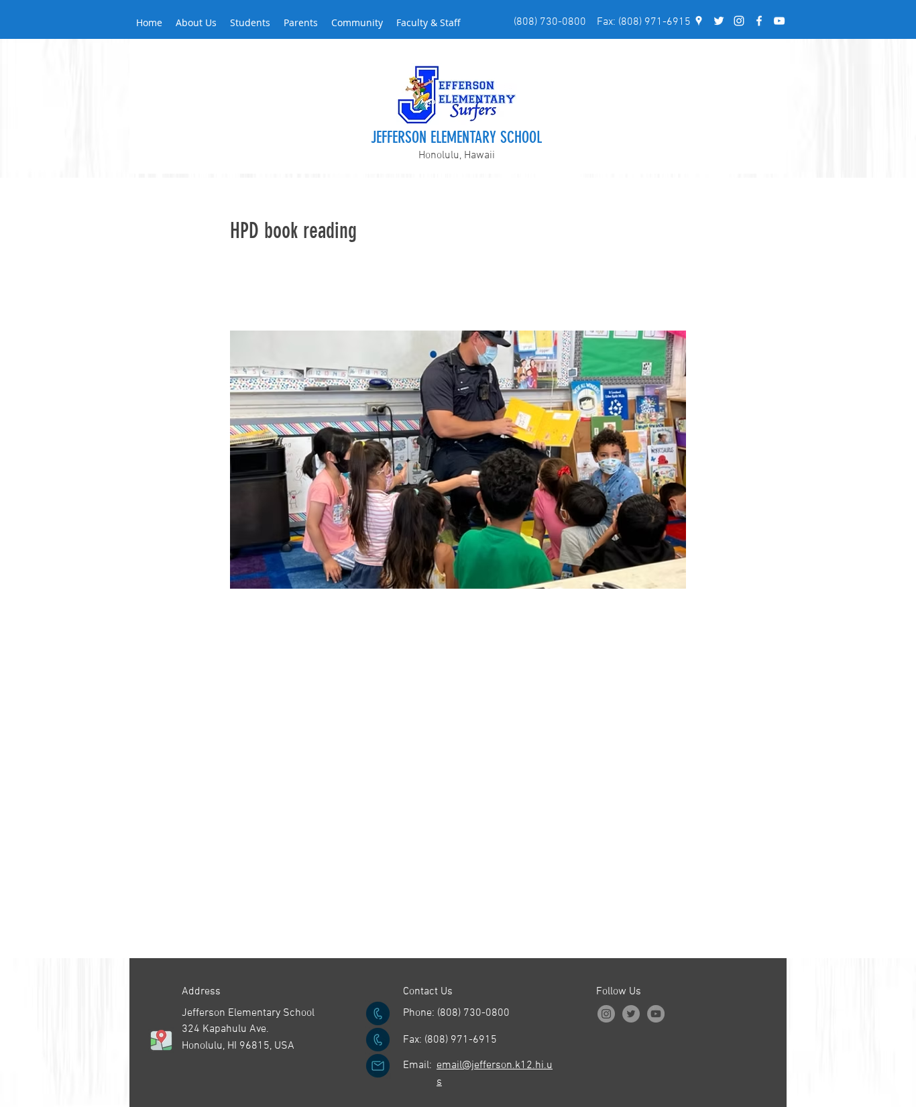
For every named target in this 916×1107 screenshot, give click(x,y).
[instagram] (739, 20)
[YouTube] (779, 20)
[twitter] (719, 20)
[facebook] (759, 20)
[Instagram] (606, 1014)
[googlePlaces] (698, 20)
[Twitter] (631, 1014)
